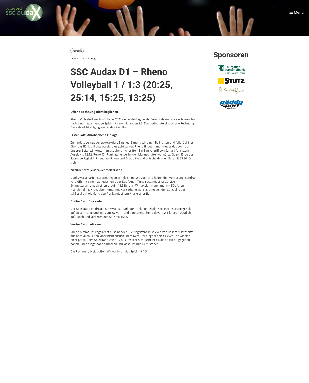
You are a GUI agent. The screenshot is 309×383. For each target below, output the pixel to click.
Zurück (77, 51)
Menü (298, 12)
